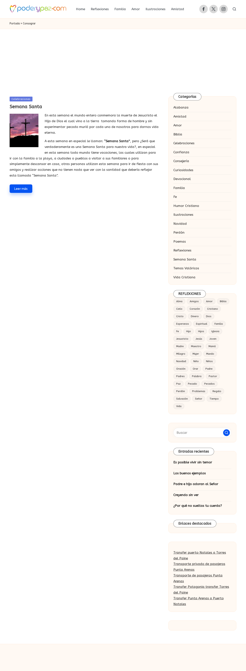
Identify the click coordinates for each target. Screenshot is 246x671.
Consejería (181, 161)
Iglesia (215, 331)
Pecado (192, 383)
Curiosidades (183, 170)
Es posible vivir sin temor (192, 462)
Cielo (179, 308)
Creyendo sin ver (186, 495)
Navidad (180, 224)
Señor (198, 398)
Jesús (199, 338)
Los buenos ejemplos (189, 473)
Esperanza (182, 323)
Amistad (179, 116)
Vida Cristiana (184, 277)
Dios (208, 316)
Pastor (213, 376)
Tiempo (214, 398)
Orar (195, 368)
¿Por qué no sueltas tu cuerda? (197, 506)
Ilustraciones (183, 214)
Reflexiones (182, 250)
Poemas (179, 241)
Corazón (195, 308)
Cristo (180, 316)
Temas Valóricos (186, 268)
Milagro (180, 353)
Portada (15, 23)
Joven (212, 338)
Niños (209, 361)
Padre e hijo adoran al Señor (195, 484)
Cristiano (212, 308)
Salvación (182, 398)
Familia (179, 188)
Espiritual (201, 323)
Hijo (188, 331)
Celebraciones (21, 99)
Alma (179, 301)
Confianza (181, 152)
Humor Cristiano (186, 206)
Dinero (195, 316)
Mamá (212, 346)
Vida (178, 406)
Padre (209, 368)
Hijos (201, 331)
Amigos (194, 301)
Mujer (196, 353)
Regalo (217, 391)
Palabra (196, 376)
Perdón (178, 232)
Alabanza (181, 107)
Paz (178, 383)
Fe (175, 197)
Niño (196, 361)
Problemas (198, 391)
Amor (177, 125)
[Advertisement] (123, 58)
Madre (180, 346)
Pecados (209, 383)
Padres (180, 376)
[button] (226, 432)
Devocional (182, 179)
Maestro (196, 346)
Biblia (177, 134)
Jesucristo (182, 338)
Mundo (210, 353)
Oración (180, 368)
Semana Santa (26, 106)
